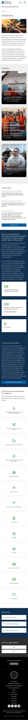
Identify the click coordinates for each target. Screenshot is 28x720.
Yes (14, 647)
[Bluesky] (19, 706)
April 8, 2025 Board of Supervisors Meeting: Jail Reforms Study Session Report (13, 194)
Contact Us (14, 663)
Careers (14, 690)
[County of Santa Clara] (7, 2)
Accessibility (14, 696)
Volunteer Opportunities (14, 687)
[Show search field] (20, 2)
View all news (13, 225)
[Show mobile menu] (24, 2)
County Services (14, 681)
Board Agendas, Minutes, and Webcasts (14, 685)
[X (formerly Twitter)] (12, 706)
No (14, 651)
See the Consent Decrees (10, 311)
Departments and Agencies (14, 683)
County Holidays (14, 694)
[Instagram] (15, 706)
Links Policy (14, 698)
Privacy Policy (14, 700)
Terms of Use (14, 703)
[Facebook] (9, 706)
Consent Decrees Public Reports (14, 382)
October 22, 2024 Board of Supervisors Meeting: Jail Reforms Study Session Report (13, 204)
